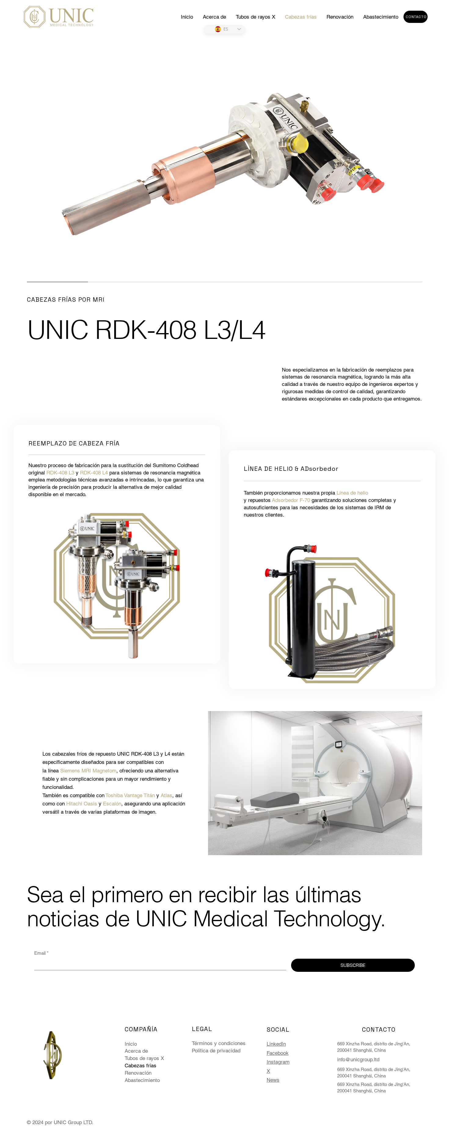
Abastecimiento (142, 1080)
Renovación (138, 1073)
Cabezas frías (140, 1065)
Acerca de (136, 1051)
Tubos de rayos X (144, 1058)
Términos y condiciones (219, 1043)
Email (41, 953)
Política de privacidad (216, 1051)
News (273, 1080)
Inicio (131, 1044)
